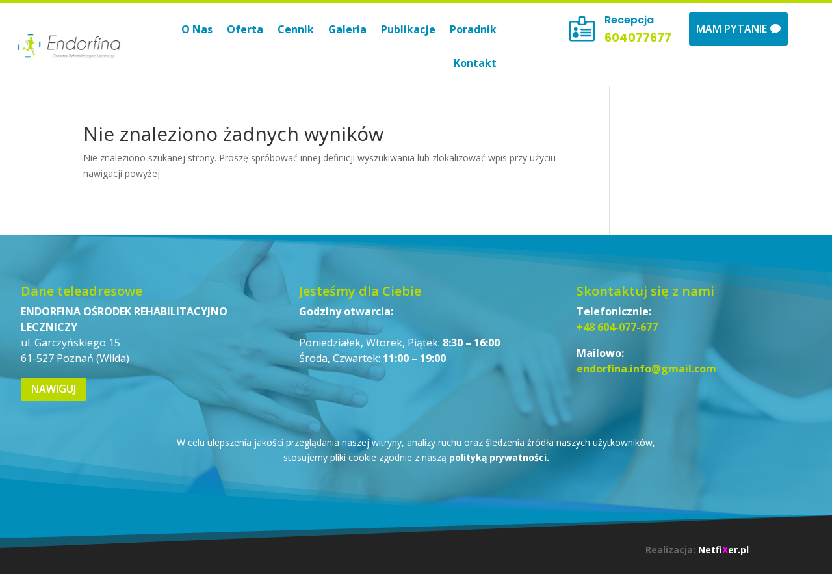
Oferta (245, 29)
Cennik (296, 29)
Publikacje (408, 29)
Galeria (347, 29)
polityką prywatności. (499, 457)
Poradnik (473, 29)
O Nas (197, 29)
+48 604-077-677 (617, 327)
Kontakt (475, 63)
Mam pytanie (731, 28)
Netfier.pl (723, 549)
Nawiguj (53, 389)
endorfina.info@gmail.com (646, 368)
